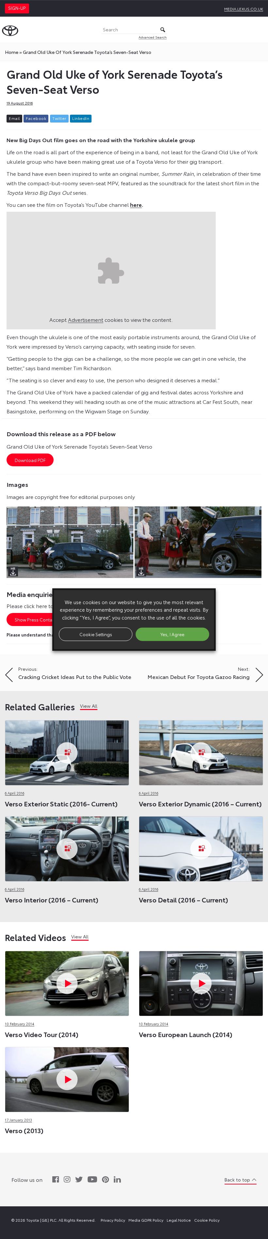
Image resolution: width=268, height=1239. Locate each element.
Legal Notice (179, 1220)
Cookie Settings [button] (95, 634)
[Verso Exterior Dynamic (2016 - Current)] (201, 751)
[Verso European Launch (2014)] (201, 981)
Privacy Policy (113, 1220)
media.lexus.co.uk (243, 8)
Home (11, 52)
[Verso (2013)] (67, 1078)
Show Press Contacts (36, 619)
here (136, 204)
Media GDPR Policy (145, 1220)
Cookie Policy (207, 1220)
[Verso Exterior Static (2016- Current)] (67, 751)
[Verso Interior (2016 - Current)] (67, 847)
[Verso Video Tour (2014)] (67, 981)
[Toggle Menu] (259, 30)
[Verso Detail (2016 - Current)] (201, 847)
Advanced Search (153, 37)
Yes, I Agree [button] (172, 634)
